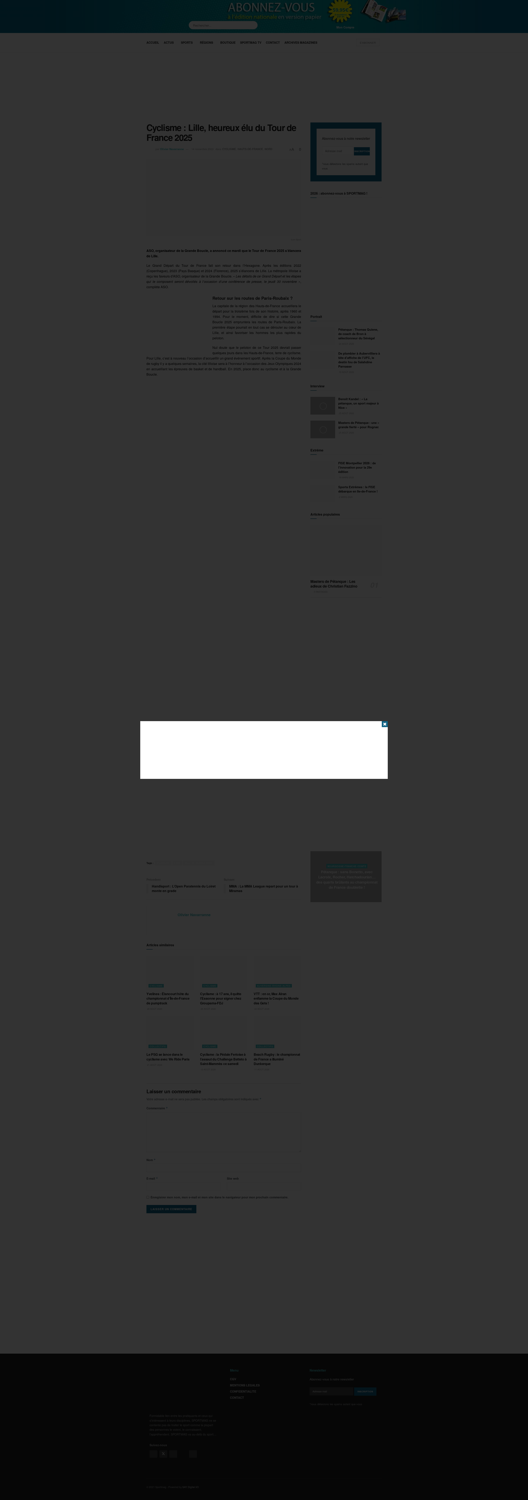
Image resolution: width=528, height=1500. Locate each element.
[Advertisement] (264, 750)
